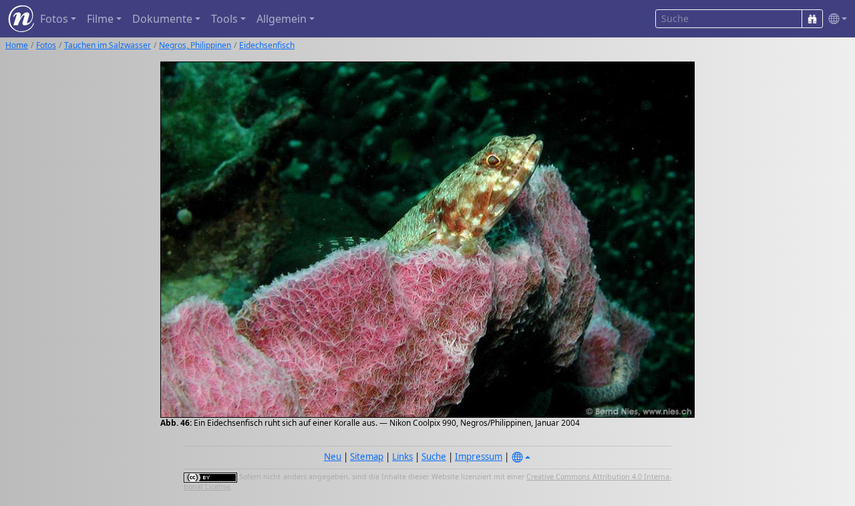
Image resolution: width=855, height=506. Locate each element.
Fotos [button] (54, 18)
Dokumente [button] (162, 18)
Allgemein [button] (281, 18)
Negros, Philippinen (195, 45)
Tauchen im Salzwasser (107, 45)
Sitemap (366, 457)
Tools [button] (224, 18)
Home (16, 45)
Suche (433, 457)
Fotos (46, 45)
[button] (835, 19)
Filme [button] (100, 18)
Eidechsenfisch (267, 45)
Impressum (478, 457)
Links (402, 457)
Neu (332, 457)
